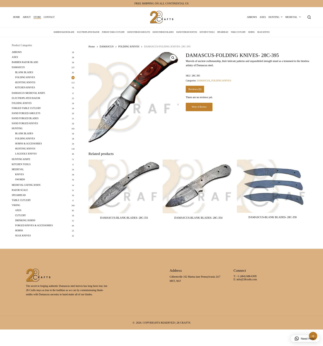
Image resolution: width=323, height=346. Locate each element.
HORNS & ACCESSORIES (28, 143)
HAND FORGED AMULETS (26, 113)
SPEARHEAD (19, 195)
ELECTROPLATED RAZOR (26, 98)
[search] (309, 17)
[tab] (195, 89)
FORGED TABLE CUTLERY (26, 108)
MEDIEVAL (18, 169)
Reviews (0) (194, 89)
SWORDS (20, 179)
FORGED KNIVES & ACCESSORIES (34, 225)
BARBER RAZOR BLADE (25, 62)
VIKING (16, 205)
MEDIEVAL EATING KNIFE (26, 185)
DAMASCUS (18, 67)
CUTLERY (20, 215)
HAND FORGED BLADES (25, 118)
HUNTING (17, 128)
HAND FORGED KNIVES (25, 123)
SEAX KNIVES (23, 235)
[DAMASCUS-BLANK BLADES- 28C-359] (272, 186)
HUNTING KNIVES (25, 82)
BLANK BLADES (24, 72)
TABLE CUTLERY (21, 200)
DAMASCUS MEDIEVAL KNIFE (28, 93)
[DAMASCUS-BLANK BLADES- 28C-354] (198, 186)
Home (91, 46)
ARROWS (17, 52)
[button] (173, 58)
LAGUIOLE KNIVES (26, 153)
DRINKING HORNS (25, 220)
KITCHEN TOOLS (21, 164)
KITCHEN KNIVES (25, 87)
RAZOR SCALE (20, 190)
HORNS (19, 230)
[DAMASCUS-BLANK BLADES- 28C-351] (124, 186)
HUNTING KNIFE (21, 159)
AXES (15, 57)
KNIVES (19, 174)
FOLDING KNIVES (25, 77)
